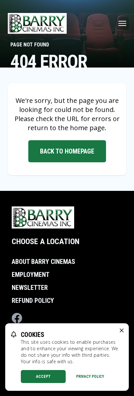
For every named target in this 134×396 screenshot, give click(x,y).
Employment (30, 274)
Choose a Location (45, 241)
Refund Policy (33, 300)
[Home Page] (37, 23)
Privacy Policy (90, 376)
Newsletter (30, 287)
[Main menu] (122, 23)
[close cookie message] (121, 330)
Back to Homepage (67, 151)
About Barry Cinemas (43, 262)
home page (87, 127)
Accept (43, 376)
